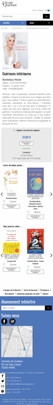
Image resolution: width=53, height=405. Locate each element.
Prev (2, 194)
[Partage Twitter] (2, 380)
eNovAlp (34, 404)
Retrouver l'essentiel (11, 194)
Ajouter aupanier (26, 143)
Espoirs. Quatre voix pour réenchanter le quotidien (35, 197)
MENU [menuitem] (32, 23)
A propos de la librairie (12, 290)
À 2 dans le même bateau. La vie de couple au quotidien (35, 256)
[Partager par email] (2, 386)
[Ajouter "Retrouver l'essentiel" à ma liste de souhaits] (4, 201)
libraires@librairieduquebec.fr (22, 384)
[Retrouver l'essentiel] (11, 180)
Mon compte (38, 10)
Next (51, 194)
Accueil (4, 28)
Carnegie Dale (11, 261)
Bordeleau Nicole (11, 79)
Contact (45, 293)
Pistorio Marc (32, 206)
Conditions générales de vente (28, 293)
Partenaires (44, 290)
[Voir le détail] (11, 180)
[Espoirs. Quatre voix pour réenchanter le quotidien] (35, 181)
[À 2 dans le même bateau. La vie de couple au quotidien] (35, 241)
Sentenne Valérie (32, 261)
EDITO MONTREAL (18, 82)
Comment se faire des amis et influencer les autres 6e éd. (11, 256)
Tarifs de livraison (30, 290)
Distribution (9, 293)
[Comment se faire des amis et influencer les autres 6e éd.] (11, 241)
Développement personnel (37, 28)
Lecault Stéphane (38, 262)
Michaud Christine (35, 203)
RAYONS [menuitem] (6, 23)
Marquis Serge (38, 207)
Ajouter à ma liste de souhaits (28, 130)
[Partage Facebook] (2, 375)
